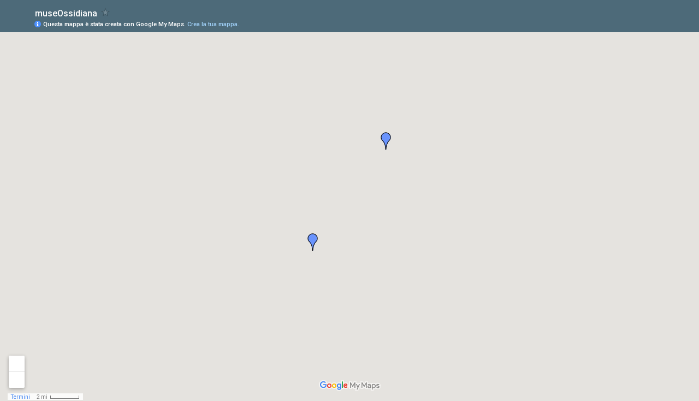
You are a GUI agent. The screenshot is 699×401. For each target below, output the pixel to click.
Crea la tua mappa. (213, 24)
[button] (386, 141)
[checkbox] (105, 12)
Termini (20, 397)
